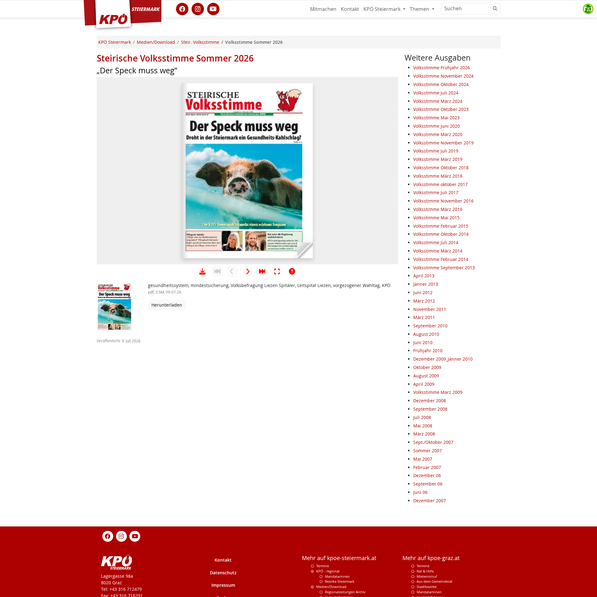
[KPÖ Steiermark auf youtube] (213, 8)
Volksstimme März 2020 (437, 134)
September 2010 (430, 326)
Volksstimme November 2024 (443, 76)
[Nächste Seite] (247, 271)
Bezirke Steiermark (339, 581)
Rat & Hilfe (425, 570)
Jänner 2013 (425, 284)
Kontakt (350, 9)
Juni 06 (420, 492)
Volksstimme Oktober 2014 (441, 234)
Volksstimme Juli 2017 (435, 192)
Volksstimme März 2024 (437, 101)
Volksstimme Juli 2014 (435, 242)
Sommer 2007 (427, 450)
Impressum (223, 585)
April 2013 (423, 276)
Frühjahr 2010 (427, 350)
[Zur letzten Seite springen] (262, 271)
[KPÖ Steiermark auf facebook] (182, 8)
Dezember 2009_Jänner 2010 (443, 359)
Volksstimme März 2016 (437, 209)
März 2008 (424, 434)
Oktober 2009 (427, 367)
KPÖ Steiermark (382, 9)
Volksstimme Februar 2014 (440, 259)
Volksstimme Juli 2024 (435, 93)
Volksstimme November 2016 (443, 201)
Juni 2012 (423, 292)
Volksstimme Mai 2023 (436, 118)
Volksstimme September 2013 (444, 268)
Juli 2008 (422, 417)
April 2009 (423, 384)
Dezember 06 (427, 475)
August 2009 (426, 376)
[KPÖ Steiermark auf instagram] (198, 8)
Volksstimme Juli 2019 (435, 151)
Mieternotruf (427, 576)
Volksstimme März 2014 (437, 251)
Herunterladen (166, 305)
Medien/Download (331, 586)
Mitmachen (323, 9)
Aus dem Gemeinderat (434, 581)
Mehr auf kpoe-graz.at (431, 558)
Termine (322, 565)
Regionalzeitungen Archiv (345, 592)
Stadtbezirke (427, 586)
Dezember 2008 (429, 400)
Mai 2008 (422, 426)
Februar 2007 (427, 467)
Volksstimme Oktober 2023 (441, 109)
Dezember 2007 (429, 501)
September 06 (427, 484)
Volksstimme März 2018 (437, 176)
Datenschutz (223, 572)
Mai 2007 (422, 459)
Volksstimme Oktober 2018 (441, 168)
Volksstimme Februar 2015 (440, 226)
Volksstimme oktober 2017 (440, 184)
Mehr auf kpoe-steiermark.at (339, 558)
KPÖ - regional (328, 570)
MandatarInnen (429, 592)
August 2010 (426, 334)
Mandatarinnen (337, 576)
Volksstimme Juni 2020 (436, 126)
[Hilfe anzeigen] (292, 271)
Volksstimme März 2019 (437, 159)
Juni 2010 (423, 342)
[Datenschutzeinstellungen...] (588, 9)
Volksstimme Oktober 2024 (441, 84)
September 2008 (430, 409)
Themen (420, 9)
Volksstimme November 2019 (443, 143)
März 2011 (424, 317)
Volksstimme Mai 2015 (436, 218)
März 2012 (424, 301)
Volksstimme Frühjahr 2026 (441, 68)
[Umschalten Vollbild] (277, 271)
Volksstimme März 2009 (437, 392)
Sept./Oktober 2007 (433, 442)
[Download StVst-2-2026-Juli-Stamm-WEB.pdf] (202, 271)
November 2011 (429, 309)
